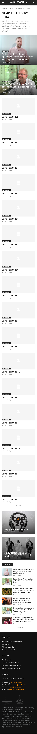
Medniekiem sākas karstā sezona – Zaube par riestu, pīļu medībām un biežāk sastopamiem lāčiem (24, 590)
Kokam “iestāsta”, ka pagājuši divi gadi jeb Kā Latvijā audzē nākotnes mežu (23, 581)
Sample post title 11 (11, 346)
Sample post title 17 (11, 499)
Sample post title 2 (10, 117)
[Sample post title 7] (18, 233)
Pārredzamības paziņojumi (11, 668)
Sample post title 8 (10, 270)
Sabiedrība (5, 51)
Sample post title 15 (11, 448)
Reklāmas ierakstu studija (10, 663)
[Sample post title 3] (18, 131)
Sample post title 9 (10, 295)
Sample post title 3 (10, 142)
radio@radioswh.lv (16, 683)
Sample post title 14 (11, 423)
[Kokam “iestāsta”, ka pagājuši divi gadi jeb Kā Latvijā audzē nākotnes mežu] (18, 80)
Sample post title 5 (10, 193)
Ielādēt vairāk (17, 505)
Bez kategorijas (6, 113)
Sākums (4, 8)
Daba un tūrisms (7, 81)
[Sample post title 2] (18, 106)
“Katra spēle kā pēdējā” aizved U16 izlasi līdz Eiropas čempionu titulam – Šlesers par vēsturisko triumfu (23, 619)
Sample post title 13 (11, 397)
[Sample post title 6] (18, 208)
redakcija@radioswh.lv (19, 685)
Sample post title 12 (11, 372)
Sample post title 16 (11, 474)
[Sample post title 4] (18, 157)
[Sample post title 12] (18, 361)
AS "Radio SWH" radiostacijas (12, 641)
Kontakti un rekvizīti (8, 650)
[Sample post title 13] (18, 386)
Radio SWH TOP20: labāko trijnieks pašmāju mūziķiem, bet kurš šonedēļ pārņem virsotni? (17, 554)
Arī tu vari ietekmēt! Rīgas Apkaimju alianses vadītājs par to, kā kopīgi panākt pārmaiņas (24, 571)
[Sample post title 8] (18, 259)
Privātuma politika (8, 647)
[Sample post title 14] (18, 412)
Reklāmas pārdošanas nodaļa (11, 666)
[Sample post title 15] (18, 437)
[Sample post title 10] (18, 310)
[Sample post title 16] (18, 463)
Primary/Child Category (23, 8)
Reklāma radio (6, 660)
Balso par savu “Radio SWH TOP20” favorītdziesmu (17, 530)
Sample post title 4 (10, 168)
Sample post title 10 (11, 321)
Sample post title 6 (10, 219)
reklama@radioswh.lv (14, 687)
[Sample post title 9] (18, 284)
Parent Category (11, 8)
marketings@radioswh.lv (16, 689)
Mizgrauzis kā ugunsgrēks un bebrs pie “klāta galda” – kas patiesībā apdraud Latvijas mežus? (23, 610)
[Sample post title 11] (18, 335)
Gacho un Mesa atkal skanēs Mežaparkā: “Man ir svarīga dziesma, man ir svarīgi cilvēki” (22, 600)
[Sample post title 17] (18, 488)
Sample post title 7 (10, 244)
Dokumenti (5, 644)
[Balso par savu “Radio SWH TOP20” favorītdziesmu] (18, 522)
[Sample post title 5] (18, 182)
